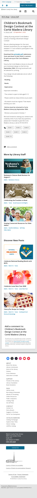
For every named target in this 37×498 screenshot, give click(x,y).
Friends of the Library (12, 381)
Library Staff (15, 17)
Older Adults (7, 230)
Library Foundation (11, 383)
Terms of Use (12, 474)
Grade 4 (8, 132)
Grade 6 (24, 132)
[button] (2, 5)
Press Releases (11, 373)
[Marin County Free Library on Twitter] (12, 358)
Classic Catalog (10, 424)
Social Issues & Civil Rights (20, 203)
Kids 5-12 (11, 266)
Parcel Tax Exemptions (13, 414)
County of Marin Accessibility (14, 465)
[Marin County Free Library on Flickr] (16, 358)
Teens (10, 203)
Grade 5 (16, 132)
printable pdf (18, 54)
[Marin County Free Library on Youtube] (24, 358)
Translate (28, 2)
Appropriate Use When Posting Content (17, 342)
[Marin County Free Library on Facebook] (7, 358)
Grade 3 (26, 128)
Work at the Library (12, 369)
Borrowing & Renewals (13, 392)
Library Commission (12, 367)
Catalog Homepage (12, 420)
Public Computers (11, 398)
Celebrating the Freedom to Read (15, 200)
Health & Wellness (14, 228)
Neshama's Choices (14, 180)
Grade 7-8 (8, 136)
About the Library (11, 365)
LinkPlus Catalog (11, 426)
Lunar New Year (23, 289)
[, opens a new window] (14, 462)
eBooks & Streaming (12, 394)
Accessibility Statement (18, 476)
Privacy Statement (22, 474)
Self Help (22, 228)
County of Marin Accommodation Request (18, 468)
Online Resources (11, 396)
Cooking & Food (23, 312)
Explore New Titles (12, 422)
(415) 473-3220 (11, 442)
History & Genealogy (9, 314)
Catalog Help (10, 401)
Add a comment (12, 147)
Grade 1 (10, 128)
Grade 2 (18, 128)
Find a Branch (10, 410)
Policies (8, 371)
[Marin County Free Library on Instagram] (20, 358)
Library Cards (10, 390)
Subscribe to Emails (12, 375)
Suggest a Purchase (12, 412)
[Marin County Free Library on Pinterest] (28, 358)
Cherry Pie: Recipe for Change (14, 309)
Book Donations (11, 385)
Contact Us (9, 408)
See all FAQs (10, 403)
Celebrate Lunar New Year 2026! (15, 286)
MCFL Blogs (5, 17)
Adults (5, 180)
